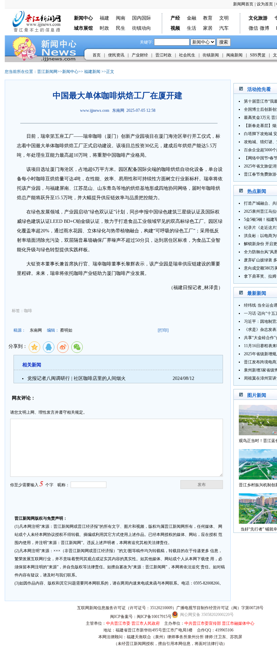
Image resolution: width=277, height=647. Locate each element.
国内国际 (141, 18)
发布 (202, 484)
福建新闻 (92, 71)
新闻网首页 (243, 4)
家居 (207, 28)
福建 (104, 18)
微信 (253, 28)
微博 (264, 28)
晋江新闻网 (47, 71)
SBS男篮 (258, 55)
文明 (224, 18)
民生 (120, 28)
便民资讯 (116, 55)
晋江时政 (163, 55)
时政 (104, 28)
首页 (97, 55)
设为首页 (265, 4)
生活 (191, 28)
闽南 (120, 18)
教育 (207, 18)
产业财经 (140, 55)
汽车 (224, 28)
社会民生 (187, 55)
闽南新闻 (234, 55)
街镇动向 (141, 28)
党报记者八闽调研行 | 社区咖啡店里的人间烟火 (76, 378)
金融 (191, 18)
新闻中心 (70, 71)
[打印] (163, 330)
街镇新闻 (211, 55)
